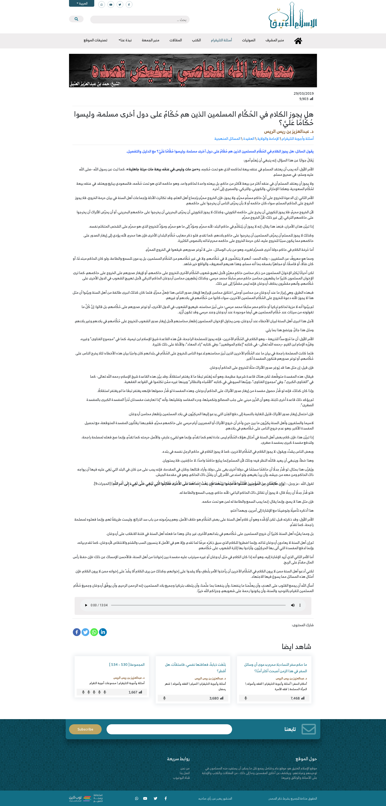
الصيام (194, 683)
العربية (83, 3)
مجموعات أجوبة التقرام (103, 682)
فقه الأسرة (281, 689)
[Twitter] (85, 632)
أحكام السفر (300, 683)
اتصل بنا (185, 773)
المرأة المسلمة (298, 689)
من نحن (185, 768)
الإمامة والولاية (268, 138)
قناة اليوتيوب (181, 777)
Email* (169, 727)
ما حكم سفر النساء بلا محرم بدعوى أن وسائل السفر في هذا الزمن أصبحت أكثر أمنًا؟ (275, 667)
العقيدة (248, 138)
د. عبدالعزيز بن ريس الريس (289, 131)
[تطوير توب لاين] (86, 798)
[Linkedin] (103, 632)
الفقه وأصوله (254, 683)
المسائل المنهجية (227, 138)
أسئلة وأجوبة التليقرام (298, 138)
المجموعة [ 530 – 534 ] (127, 664)
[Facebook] (77, 632)
